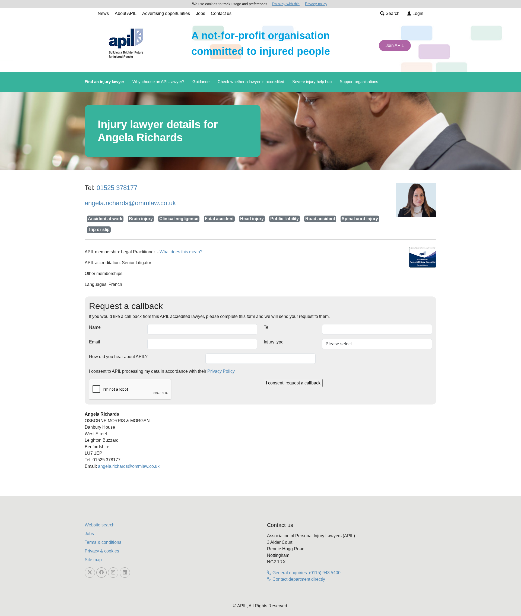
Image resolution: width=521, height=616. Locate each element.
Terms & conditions (103, 542)
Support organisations (359, 81)
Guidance (200, 81)
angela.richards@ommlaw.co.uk (130, 203)
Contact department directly (298, 579)
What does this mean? (181, 251)
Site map (93, 559)
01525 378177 (117, 187)
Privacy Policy (221, 371)
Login (417, 13)
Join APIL (395, 45)
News (103, 13)
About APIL (125, 13)
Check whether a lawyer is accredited (251, 81)
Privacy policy (316, 4)
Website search (100, 525)
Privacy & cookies (102, 551)
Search (392, 13)
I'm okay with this (286, 4)
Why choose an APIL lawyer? (158, 81)
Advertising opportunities (166, 13)
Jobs (200, 13)
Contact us (221, 13)
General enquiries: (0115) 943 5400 (306, 572)
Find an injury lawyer (104, 81)
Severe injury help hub (312, 81)
